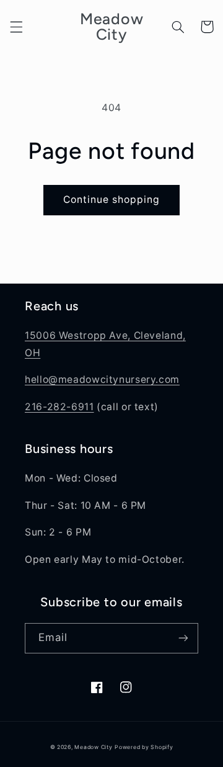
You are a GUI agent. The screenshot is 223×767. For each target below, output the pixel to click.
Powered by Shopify (144, 747)
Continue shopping (111, 199)
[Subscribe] (183, 638)
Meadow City (93, 747)
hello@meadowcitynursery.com (102, 379)
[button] (16, 26)
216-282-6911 (59, 407)
